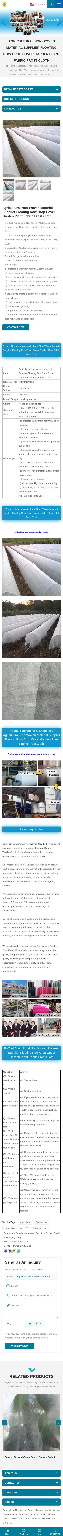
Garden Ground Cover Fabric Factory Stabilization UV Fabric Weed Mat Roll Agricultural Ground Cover (31, 1457)
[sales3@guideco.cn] (5, 1251)
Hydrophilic (10, 1228)
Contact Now (15, 327)
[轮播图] (31, 22)
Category (22, 66)
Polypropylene (39, 1228)
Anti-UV (24, 1228)
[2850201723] (10, 1251)
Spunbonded (41, 1222)
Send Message (19, 1346)
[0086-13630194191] (18, 1251)
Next (58, 1422)
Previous (4, 1422)
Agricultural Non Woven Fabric (43, 66)
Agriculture (25, 1222)
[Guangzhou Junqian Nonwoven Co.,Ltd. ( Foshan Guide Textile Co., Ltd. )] (4, 4)
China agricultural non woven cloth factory (31, 754)
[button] (29, 33)
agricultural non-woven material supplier (31, 532)
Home (12, 66)
